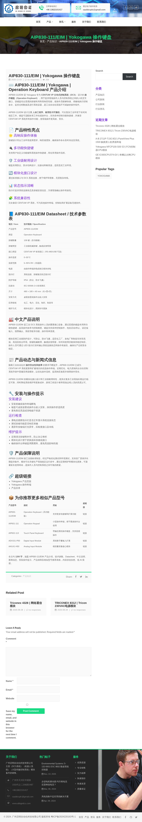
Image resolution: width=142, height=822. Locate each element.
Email (9, 690)
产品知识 (52, 41)
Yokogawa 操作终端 (21, 485)
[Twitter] (136, 7)
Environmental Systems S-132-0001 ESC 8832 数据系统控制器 (55, 766)
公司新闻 (100, 99)
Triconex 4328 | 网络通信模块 (26, 604)
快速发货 (81, 783)
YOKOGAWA (104, 176)
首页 (38, 21)
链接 (85, 514)
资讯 (61, 21)
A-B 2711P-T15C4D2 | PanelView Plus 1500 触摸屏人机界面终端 (115, 140)
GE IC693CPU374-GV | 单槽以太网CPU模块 (115, 156)
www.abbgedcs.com (21, 803)
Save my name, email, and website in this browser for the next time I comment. (11, 724)
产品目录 (15, 488)
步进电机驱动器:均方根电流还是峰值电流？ (54, 783)
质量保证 (81, 789)
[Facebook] (125, 7)
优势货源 (81, 762)
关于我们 (86, 21)
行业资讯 (100, 109)
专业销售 (81, 768)
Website (10, 698)
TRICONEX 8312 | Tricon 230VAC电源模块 (71, 604)
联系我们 (101, 21)
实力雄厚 (81, 773)
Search (99, 71)
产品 (49, 21)
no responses (33, 80)
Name (9, 681)
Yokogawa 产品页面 (21, 481)
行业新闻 (100, 104)
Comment (11, 640)
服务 (74, 21)
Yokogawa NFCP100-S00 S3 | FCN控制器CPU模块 (115, 148)
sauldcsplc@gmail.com (22, 796)
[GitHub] (131, 7)
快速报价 (81, 778)
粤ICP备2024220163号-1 (63, 816)
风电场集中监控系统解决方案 (55, 796)
